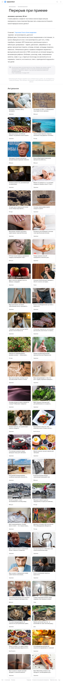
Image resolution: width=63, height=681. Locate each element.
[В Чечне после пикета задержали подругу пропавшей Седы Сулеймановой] (19, 250)
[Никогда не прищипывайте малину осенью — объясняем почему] (19, 348)
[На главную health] (10, 2)
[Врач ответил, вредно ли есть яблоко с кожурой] (19, 275)
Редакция (29, 679)
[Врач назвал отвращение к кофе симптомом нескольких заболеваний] (19, 568)
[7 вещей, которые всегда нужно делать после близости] (19, 323)
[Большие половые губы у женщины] (19, 104)
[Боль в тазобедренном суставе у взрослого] (43, 299)
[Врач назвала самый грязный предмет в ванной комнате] (19, 665)
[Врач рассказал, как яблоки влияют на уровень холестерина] (19, 128)
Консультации (12, 6)
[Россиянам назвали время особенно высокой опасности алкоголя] (19, 470)
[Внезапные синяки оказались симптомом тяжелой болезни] (19, 226)
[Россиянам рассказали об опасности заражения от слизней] (43, 641)
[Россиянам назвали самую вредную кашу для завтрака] (19, 446)
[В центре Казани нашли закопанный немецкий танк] (43, 470)
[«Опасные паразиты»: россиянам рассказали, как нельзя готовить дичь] (43, 323)
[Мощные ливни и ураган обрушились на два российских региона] (43, 494)
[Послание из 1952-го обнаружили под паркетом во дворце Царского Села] (43, 104)
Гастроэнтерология (22, 6)
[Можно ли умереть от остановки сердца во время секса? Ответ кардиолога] (43, 177)
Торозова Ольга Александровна (25, 32)
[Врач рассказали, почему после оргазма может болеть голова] (19, 372)
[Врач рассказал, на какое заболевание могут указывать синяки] (19, 299)
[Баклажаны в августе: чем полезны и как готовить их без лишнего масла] (43, 421)
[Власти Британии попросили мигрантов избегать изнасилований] (43, 153)
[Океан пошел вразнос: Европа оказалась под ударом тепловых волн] (43, 128)
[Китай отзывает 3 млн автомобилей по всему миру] (19, 494)
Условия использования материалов (40, 679)
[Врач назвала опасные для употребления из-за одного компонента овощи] (43, 397)
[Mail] (5, 2)
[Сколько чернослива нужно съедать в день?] (43, 201)
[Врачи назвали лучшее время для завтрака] (43, 446)
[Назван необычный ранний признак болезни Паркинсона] (43, 348)
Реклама (13, 679)
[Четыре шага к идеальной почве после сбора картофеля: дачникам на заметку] (19, 201)
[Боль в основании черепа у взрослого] (43, 568)
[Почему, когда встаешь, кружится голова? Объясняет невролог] (19, 397)
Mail (2, 679)
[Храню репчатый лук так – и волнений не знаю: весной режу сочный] (43, 616)
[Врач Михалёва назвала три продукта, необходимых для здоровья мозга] (43, 665)
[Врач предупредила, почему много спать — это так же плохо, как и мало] (19, 519)
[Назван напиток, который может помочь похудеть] (19, 421)
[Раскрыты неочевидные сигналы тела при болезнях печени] (43, 226)
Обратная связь (53, 679)
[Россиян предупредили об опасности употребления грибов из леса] (19, 616)
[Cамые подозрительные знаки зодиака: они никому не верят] (43, 592)
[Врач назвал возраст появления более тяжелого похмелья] (19, 543)
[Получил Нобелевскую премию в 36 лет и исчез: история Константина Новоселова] (43, 275)
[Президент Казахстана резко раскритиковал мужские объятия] (19, 153)
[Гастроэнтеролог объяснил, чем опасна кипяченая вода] (43, 543)
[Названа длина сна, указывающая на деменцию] (19, 177)
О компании (7, 679)
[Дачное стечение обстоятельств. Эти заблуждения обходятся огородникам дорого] (43, 519)
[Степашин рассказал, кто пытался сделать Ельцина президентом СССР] (19, 592)
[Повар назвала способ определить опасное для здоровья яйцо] (43, 250)
